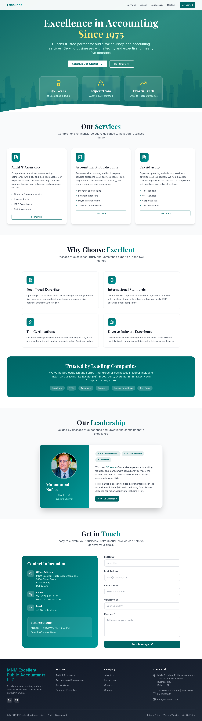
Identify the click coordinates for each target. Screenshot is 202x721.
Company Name (112, 600)
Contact (171, 5)
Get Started (187, 5)
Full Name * (109, 557)
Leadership (157, 5)
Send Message (140, 644)
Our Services (121, 64)
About (143, 5)
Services (131, 5)
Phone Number (111, 585)
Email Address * (111, 571)
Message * (109, 614)
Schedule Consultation (85, 63)
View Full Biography (107, 499)
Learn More (36, 217)
